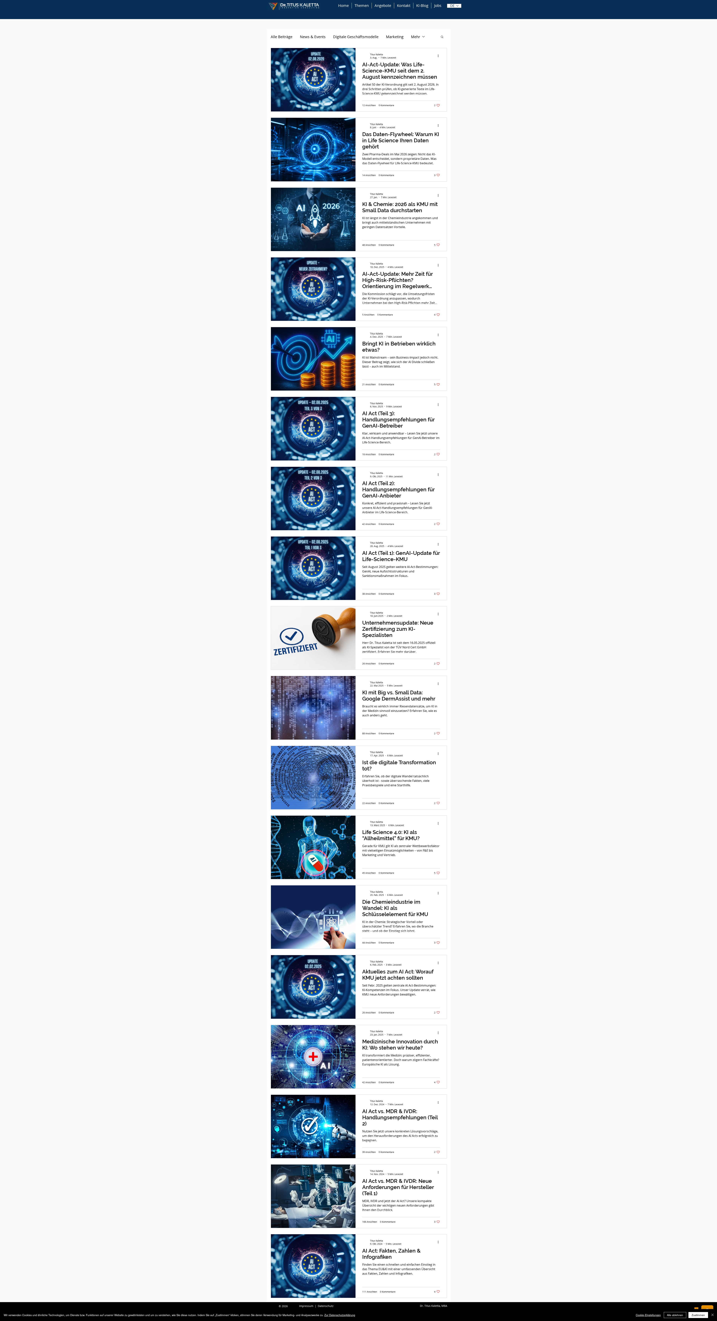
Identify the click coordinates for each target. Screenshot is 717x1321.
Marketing (394, 36)
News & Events (313, 36)
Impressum (306, 1306)
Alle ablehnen (675, 1315)
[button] (442, 37)
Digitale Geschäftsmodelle (355, 36)
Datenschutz (325, 1306)
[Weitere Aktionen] (439, 56)
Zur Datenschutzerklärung (339, 1315)
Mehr (415, 36)
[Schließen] (712, 1315)
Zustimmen (698, 1315)
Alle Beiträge (281, 36)
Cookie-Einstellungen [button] (648, 1315)
